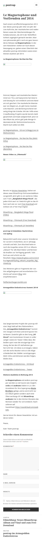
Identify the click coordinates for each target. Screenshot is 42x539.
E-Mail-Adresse (9, 483)
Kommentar (8, 446)
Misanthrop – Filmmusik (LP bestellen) (18, 225)
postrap (10, 5)
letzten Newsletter (19, 190)
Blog (20, 274)
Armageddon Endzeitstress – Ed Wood (18, 364)
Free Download (28, 204)
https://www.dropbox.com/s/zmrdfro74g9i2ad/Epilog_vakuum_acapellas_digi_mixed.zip (21, 260)
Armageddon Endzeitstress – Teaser (17, 369)
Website (6, 492)
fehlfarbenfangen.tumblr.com (15, 282)
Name (5, 474)
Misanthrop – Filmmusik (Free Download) (19, 220)
